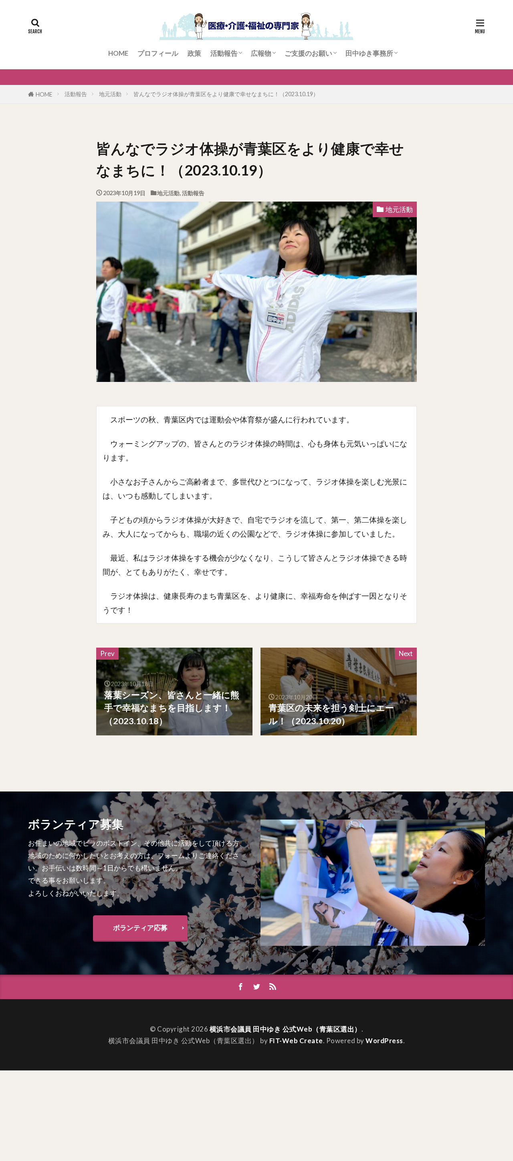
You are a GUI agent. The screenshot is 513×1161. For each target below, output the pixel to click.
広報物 (261, 53)
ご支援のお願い (308, 53)
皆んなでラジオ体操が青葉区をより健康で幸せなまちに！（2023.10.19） (226, 94)
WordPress (384, 1040)
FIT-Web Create (296, 1040)
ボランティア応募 (140, 927)
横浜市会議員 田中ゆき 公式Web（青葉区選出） (286, 1029)
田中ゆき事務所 (369, 53)
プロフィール (157, 53)
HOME (118, 53)
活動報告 (224, 53)
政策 (194, 53)
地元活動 (110, 94)
